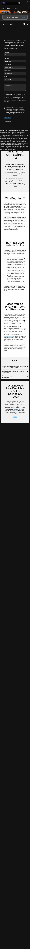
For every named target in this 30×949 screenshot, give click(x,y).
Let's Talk (7, 118)
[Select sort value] (27, 24)
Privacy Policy (9, 100)
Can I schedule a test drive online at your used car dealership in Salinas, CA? (14, 367)
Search (23, 17)
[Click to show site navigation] (27, 8)
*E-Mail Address (7, 64)
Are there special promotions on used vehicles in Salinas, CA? (15, 376)
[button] (6, 8)
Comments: (6, 82)
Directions (15, 8)
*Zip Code (6, 76)
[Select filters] (24, 24)
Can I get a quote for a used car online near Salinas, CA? (13, 372)
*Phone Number (7, 70)
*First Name (6, 52)
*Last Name (6, 58)
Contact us (15, 410)
